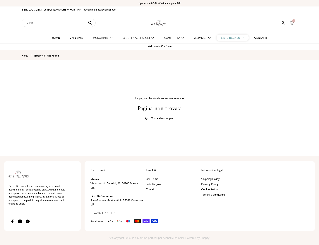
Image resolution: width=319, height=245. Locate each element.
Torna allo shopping (162, 118)
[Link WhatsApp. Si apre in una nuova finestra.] (28, 221)
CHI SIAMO (76, 37)
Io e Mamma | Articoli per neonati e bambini (158, 237)
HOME (56, 37)
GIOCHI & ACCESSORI (136, 37)
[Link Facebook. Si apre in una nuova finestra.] (12, 221)
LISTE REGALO (230, 37)
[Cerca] (90, 23)
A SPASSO (200, 37)
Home (25, 55)
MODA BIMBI (100, 37)
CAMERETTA (172, 37)
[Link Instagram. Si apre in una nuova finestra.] (20, 221)
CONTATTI (260, 37)
